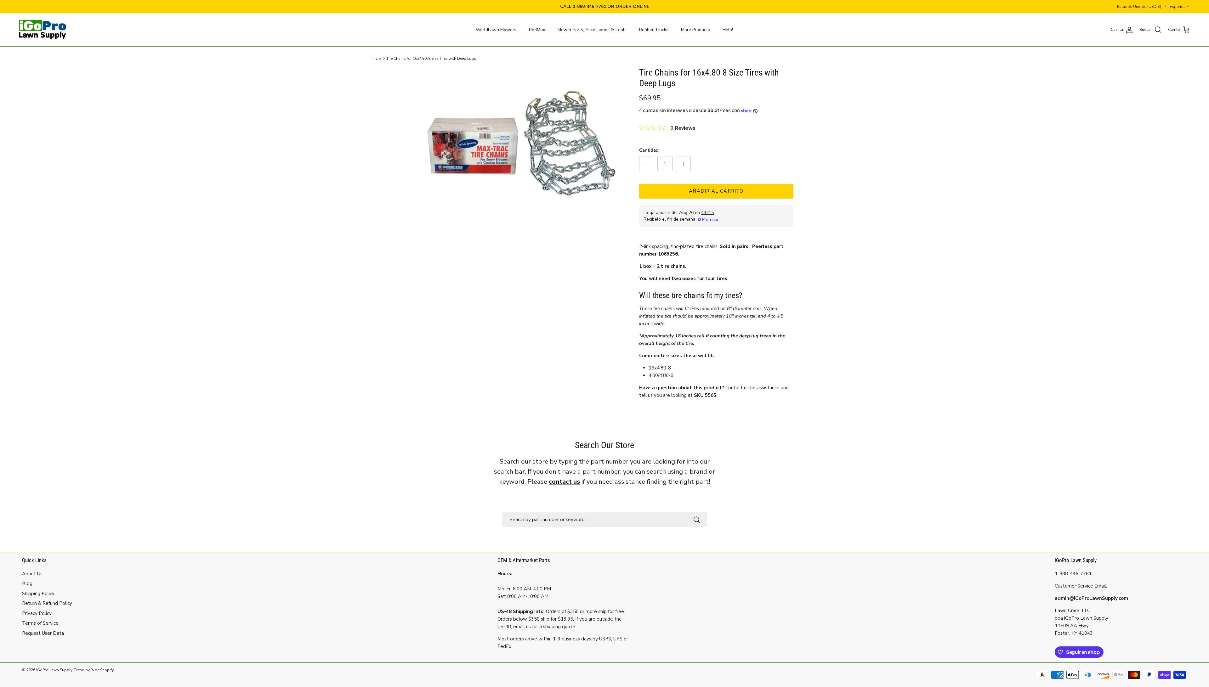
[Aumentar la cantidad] (683, 163)
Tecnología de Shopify (94, 670)
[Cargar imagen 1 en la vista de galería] (520, 144)
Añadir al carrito (716, 191)
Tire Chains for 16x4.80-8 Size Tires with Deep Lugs (431, 58)
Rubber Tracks (653, 30)
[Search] (697, 519)
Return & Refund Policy (47, 603)
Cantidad (649, 150)
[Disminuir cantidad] (646, 163)
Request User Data (43, 633)
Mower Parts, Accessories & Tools (592, 30)
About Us (32, 574)
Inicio (376, 58)
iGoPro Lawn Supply (54, 670)
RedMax (537, 30)
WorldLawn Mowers (496, 30)
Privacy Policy (37, 613)
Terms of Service (40, 623)
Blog (27, 583)
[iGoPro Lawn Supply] (42, 30)
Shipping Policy (38, 593)
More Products (695, 30)
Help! (728, 30)
